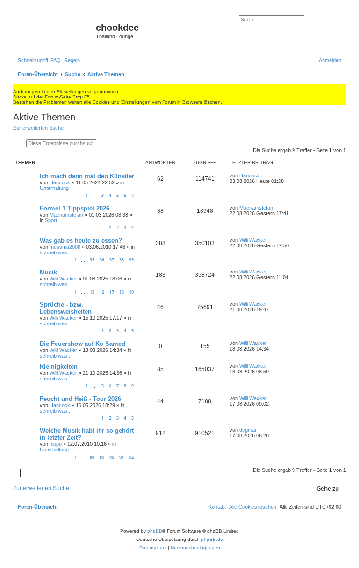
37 (111, 260)
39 (131, 260)
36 (102, 260)
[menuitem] (55, 60)
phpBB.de (212, 539)
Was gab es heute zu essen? (81, 240)
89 (102, 457)
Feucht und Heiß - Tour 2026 (80, 398)
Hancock (60, 182)
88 (92, 457)
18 (121, 292)
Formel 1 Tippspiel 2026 (74, 208)
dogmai (247, 430)
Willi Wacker (253, 240)
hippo (56, 444)
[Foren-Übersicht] (55, 30)
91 (121, 457)
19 (131, 292)
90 (111, 457)
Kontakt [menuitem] (217, 507)
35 (92, 260)
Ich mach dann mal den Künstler (87, 176)
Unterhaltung (54, 188)
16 (102, 292)
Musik (48, 272)
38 (121, 260)
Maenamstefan (66, 214)
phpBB (154, 530)
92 (131, 457)
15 (92, 292)
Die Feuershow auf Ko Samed (82, 343)
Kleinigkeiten (59, 366)
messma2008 (65, 247)
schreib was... (56, 252)
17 (111, 292)
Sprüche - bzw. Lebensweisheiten (66, 308)
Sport (51, 220)
